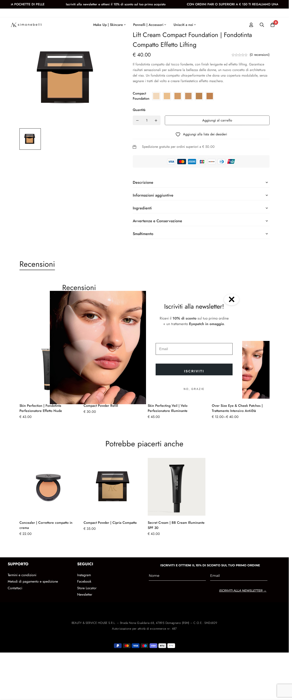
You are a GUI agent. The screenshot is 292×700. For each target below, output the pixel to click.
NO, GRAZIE (194, 389)
